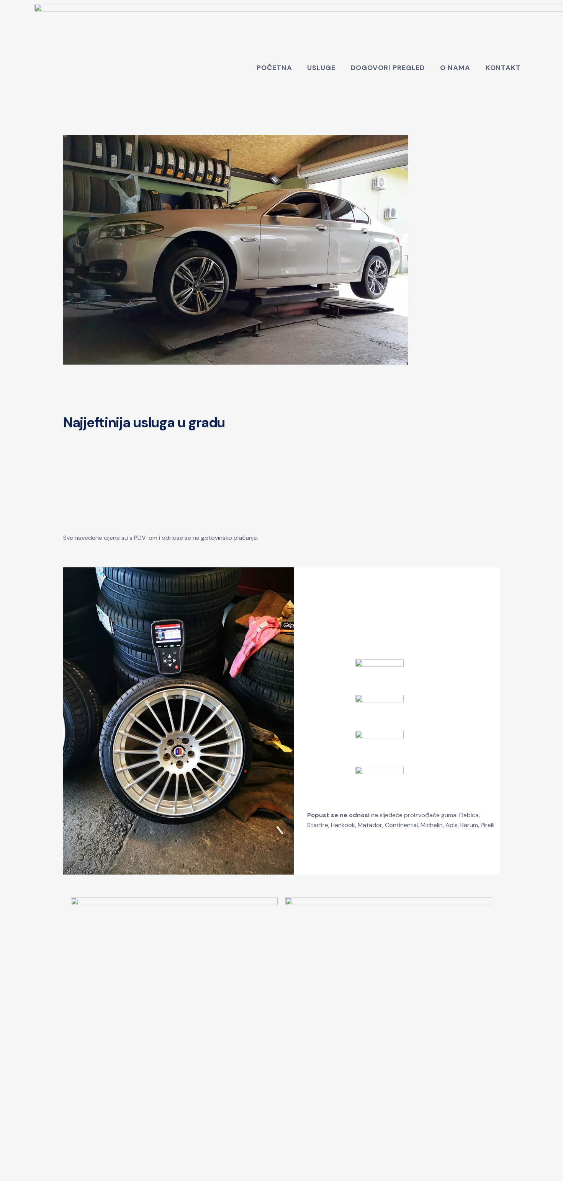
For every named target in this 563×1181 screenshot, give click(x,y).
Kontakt (503, 67)
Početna (274, 67)
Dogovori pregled (388, 67)
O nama (455, 67)
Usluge (321, 67)
